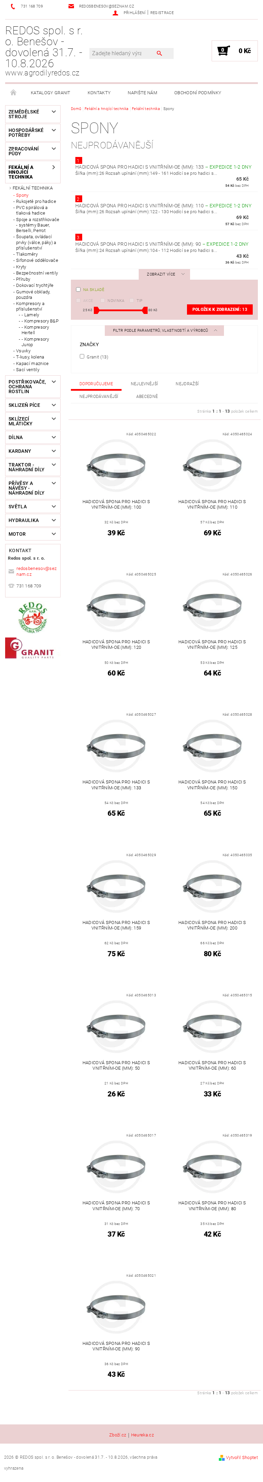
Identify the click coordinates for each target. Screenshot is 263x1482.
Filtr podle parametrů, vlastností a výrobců (161, 330)
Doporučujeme (96, 383)
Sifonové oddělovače (37, 260)
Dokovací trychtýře (35, 285)
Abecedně (147, 396)
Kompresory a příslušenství (30, 306)
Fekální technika (33, 188)
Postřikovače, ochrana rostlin (27, 386)
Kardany (20, 451)
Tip (140, 301)
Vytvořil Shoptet (242, 1457)
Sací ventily (27, 369)
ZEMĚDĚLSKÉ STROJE (24, 114)
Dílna (16, 437)
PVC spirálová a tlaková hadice (32, 210)
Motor (17, 534)
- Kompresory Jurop (35, 342)
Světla (18, 506)
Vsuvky (23, 350)
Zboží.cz (117, 1435)
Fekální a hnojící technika (21, 172)
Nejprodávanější (98, 396)
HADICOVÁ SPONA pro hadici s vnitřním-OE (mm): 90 (161, 244)
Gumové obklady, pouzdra (33, 294)
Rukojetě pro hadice (36, 201)
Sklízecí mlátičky (21, 421)
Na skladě (93, 290)
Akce (88, 301)
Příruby (23, 279)
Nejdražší (187, 383)
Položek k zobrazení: (219, 309)
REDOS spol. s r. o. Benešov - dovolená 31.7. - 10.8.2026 (44, 50)
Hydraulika (24, 520)
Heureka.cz (142, 1435)
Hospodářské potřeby (26, 132)
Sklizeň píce (24, 405)
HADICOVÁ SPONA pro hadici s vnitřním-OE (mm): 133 (163, 167)
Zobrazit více (161, 274)
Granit (97, 356)
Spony (22, 195)
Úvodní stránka (13, 93)
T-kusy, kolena (30, 357)
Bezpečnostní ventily (37, 273)
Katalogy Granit (51, 92)
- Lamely (30, 314)
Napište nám (142, 92)
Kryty (21, 266)
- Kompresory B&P (40, 321)
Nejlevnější (144, 383)
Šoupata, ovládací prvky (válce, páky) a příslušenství (36, 242)
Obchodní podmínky (197, 92)
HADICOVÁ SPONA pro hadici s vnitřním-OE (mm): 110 (163, 205)
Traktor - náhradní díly (27, 467)
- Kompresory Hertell (35, 330)
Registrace (162, 13)
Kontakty (99, 92)
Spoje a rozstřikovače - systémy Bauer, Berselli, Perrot (38, 225)
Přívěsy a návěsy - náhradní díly (27, 488)
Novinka (116, 301)
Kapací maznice (32, 363)
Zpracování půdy (24, 151)
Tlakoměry (27, 254)
